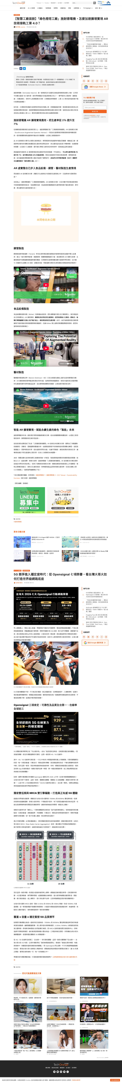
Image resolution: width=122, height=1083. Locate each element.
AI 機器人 (40, 8)
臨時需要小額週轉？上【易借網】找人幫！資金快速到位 (93, 1051)
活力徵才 (60, 3)
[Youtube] (58, 1072)
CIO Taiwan (61, 475)
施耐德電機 (18, 522)
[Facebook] (54, 1072)
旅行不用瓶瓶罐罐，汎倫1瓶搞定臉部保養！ (60, 998)
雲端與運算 (26, 570)
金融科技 (63, 8)
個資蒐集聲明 (92, 115)
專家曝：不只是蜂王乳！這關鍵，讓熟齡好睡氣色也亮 (27, 998)
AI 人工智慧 (31, 8)
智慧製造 (48, 8)
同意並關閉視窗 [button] (115, 1080)
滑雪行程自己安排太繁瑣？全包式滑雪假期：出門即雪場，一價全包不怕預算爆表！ (27, 1025)
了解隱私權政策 (75, 1080)
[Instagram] (67, 1072)
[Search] (94, 3)
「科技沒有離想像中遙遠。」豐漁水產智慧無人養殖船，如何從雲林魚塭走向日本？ (97, 46)
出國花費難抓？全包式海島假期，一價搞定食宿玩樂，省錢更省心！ (60, 1025)
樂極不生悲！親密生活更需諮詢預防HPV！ (93, 998)
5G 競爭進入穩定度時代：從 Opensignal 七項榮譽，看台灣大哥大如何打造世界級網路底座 (97, 39)
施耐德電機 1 (40, 475)
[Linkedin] (61, 1072)
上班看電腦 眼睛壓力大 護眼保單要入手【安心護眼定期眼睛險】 (61, 1051)
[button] (21, 68)
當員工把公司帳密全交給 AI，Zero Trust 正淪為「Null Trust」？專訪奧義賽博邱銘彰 (96, 68)
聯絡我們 (53, 3)
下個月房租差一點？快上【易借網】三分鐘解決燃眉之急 (27, 1051)
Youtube (47, 3)
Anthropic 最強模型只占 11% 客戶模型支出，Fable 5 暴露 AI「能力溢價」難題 (97, 53)
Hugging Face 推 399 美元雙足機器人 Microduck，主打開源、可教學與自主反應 (96, 61)
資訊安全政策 (55, 1067)
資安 (69, 8)
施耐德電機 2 (51, 475)
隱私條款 (47, 1067)
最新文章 (22, 8)
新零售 (56, 8)
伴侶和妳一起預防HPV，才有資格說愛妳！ (93, 1024)
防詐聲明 (66, 3)
